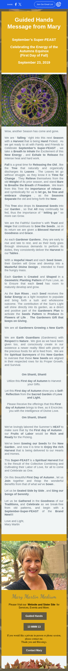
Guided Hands (34, 616)
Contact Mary (34, 650)
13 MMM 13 (34, 626)
